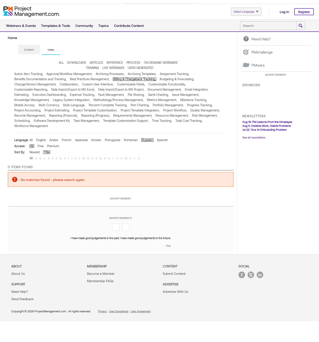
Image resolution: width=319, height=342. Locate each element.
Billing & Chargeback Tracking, (134, 79)
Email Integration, (196, 89)
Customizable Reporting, (31, 89)
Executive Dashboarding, (49, 94)
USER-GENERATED (140, 68)
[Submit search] (300, 25)
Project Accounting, (27, 110)
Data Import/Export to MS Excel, (73, 89)
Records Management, (30, 115)
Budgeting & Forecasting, (177, 79)
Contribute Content (129, 25)
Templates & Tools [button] (55, 25)
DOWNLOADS (76, 62)
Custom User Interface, (97, 84)
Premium (53, 146)
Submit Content (174, 273)
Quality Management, (205, 110)
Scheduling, (22, 120)
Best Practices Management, (89, 79)
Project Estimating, (57, 110)
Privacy (102, 311)
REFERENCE (115, 62)
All (31, 140)
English (41, 140)
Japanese (81, 140)
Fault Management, (111, 94)
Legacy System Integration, (71, 100)
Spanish (162, 140)
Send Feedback (22, 299)
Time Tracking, (162, 120)
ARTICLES (96, 62)
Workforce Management (31, 126)
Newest (35, 152)
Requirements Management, (132, 115)
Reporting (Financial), (63, 115)
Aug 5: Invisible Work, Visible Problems (266, 125)
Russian (147, 140)
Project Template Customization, (95, 110)
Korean (96, 140)
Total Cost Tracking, (188, 120)
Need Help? (19, 291)
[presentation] (28, 49)
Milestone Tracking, (193, 100)
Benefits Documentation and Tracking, (40, 79)
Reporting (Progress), (95, 115)
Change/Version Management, (35, 84)
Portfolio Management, (168, 105)
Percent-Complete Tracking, (108, 105)
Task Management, (87, 120)
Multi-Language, (74, 105)
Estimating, (21, 94)
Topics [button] (103, 25)
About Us (18, 273)
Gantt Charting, (158, 94)
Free (41, 146)
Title (46, 152)
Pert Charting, (140, 105)
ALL (61, 62)
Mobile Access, (24, 105)
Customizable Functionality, (167, 84)
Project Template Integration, (140, 110)
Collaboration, (69, 84)
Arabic (53, 140)
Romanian (131, 140)
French (66, 140)
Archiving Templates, (142, 74)
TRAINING (92, 68)
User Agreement (140, 311)
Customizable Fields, (131, 84)
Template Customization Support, (125, 120)
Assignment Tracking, (174, 74)
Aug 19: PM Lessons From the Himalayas (267, 122)
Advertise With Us (175, 291)
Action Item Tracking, (28, 74)
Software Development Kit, (52, 120)
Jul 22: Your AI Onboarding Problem (264, 129)
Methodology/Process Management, (118, 100)
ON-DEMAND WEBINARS (161, 62)
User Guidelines (118, 311)
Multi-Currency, (49, 105)
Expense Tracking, (82, 94)
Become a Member (101, 273)
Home (12, 38)
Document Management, (164, 89)
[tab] (29, 50)
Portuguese (112, 140)
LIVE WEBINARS (113, 68)
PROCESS (133, 62)
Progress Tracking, (199, 105)
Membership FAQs (100, 281)
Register (304, 12)
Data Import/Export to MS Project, (121, 89)
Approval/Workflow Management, (69, 74)
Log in (284, 12)
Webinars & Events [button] (21, 25)
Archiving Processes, (110, 74)
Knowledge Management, (31, 100)
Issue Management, (185, 94)
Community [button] (84, 25)
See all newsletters (253, 137)
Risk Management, (204, 115)
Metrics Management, (162, 100)
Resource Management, (172, 115)
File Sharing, (136, 94)
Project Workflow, (175, 110)
